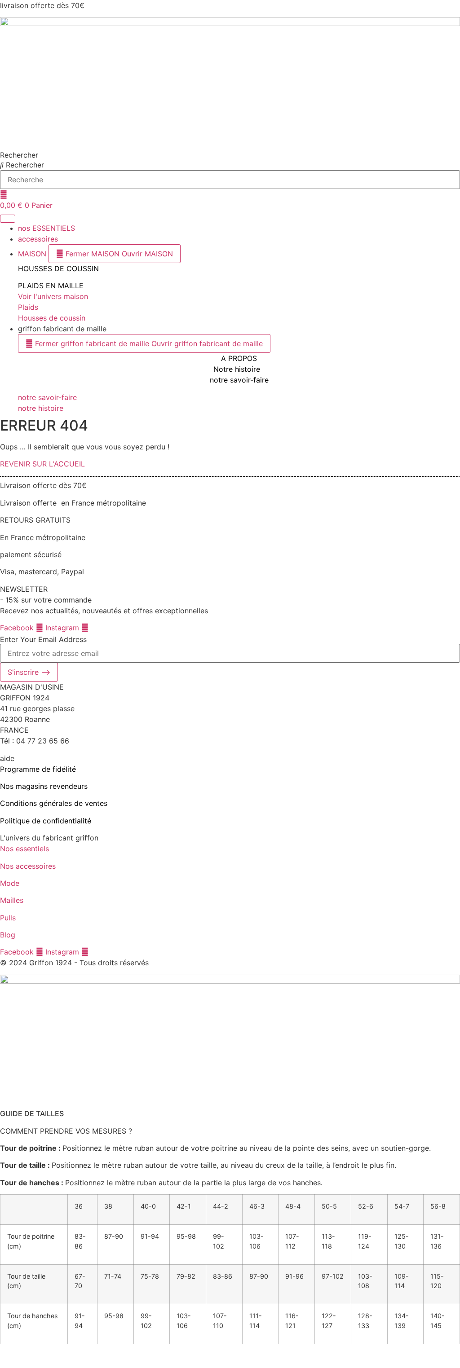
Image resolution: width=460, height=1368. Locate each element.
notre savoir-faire (239, 379)
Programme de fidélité (38, 769)
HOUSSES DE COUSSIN (58, 268)
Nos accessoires (28, 866)
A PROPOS (239, 358)
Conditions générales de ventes (53, 803)
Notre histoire (236, 369)
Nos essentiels (25, 848)
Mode (9, 883)
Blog (7, 934)
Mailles (13, 900)
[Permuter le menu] (7, 219)
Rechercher (19, 154)
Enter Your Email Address (43, 639)
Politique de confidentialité (45, 820)
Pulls (9, 917)
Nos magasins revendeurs (44, 786)
